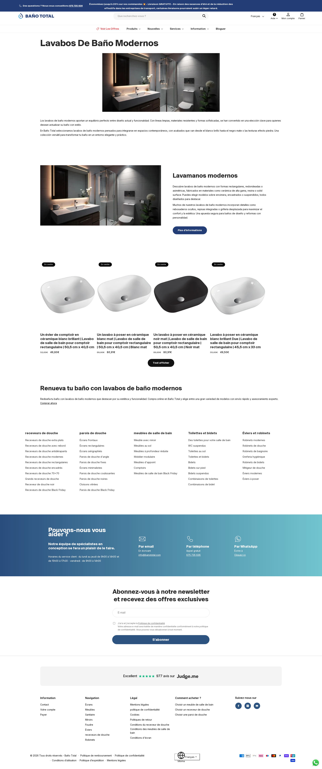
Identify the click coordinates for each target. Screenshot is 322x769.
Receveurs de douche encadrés (43, 467)
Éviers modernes (252, 473)
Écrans (89, 704)
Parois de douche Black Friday (97, 489)
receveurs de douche (97, 734)
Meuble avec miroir (145, 440)
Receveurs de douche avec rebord (45, 445)
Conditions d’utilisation (64, 760)
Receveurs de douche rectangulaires (46, 462)
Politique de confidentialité (151, 623)
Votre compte (47, 709)
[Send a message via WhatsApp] (315, 762)
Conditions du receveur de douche (149, 724)
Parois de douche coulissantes (97, 473)
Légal (133, 698)
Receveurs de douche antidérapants (46, 451)
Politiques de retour (141, 719)
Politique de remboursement (96, 755)
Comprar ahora (48, 403)
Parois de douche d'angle (94, 456)
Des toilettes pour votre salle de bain (209, 440)
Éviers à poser (251, 478)
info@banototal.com (150, 554)
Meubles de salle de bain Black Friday (155, 473)
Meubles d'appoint (144, 462)
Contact (44, 704)
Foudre (89, 724)
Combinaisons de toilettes (203, 478)
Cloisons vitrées (88, 484)
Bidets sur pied (196, 467)
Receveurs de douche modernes (44, 456)
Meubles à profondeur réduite (151, 451)
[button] (302, 16)
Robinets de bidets (253, 462)
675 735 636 (193, 554)
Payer (43, 714)
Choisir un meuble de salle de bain (194, 704)
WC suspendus (197, 445)
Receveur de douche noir (39, 484)
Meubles (90, 709)
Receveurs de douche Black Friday (45, 489)
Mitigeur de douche (254, 467)
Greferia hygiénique (254, 456)
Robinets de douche (254, 445)
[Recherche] (205, 16)
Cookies (134, 714)
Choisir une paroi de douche (191, 714)
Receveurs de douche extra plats (44, 440)
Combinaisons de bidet (201, 484)
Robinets (90, 739)
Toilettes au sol (197, 451)
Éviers (88, 729)
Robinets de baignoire (255, 451)
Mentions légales (139, 704)
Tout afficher (161, 362)
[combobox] (161, 16)
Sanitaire (90, 714)
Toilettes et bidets (198, 456)
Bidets (192, 462)
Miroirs (89, 719)
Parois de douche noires (93, 478)
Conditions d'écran (140, 737)
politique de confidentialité (145, 709)
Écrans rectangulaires (91, 445)
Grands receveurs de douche (42, 478)
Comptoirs (140, 467)
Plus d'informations (190, 230)
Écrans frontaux (88, 440)
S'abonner (160, 639)
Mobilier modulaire (144, 456)
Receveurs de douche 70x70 (42, 473)
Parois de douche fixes (92, 462)
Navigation (92, 698)
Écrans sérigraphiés (90, 451)
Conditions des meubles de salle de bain (150, 731)
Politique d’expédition (92, 760)
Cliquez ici (240, 554)
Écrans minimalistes (90, 467)
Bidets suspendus (198, 473)
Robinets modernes (254, 440)
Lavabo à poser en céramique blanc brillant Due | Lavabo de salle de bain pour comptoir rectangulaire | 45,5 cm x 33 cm (235, 341)
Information (48, 698)
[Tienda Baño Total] (36, 16)
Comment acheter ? (188, 698)
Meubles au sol (142, 445)
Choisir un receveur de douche (192, 709)
